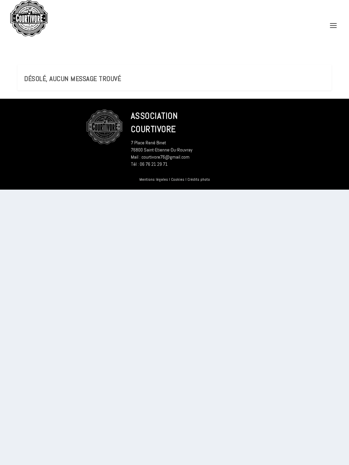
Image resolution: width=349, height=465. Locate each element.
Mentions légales (153, 179)
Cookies (177, 179)
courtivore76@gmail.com (165, 157)
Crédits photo (198, 179)
